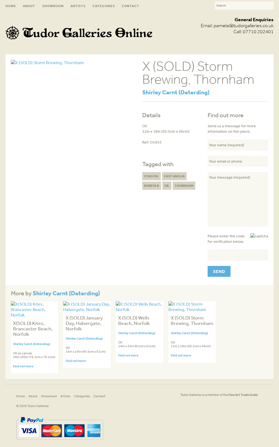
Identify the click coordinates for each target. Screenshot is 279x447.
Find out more (23, 366)
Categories (104, 6)
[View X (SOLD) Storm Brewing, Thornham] (192, 309)
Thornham (184, 186)
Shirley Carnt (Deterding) (176, 92)
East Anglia (174, 176)
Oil (166, 186)
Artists (78, 6)
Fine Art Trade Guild (243, 395)
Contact (130, 6)
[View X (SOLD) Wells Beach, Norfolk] (139, 309)
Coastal (151, 176)
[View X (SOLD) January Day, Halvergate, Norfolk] (87, 309)
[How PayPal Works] (59, 441)
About (29, 6)
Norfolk (151, 186)
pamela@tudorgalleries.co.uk (244, 26)
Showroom (53, 6)
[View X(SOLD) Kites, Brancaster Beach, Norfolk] (34, 315)
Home (10, 6)
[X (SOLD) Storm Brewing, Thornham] (47, 62)
